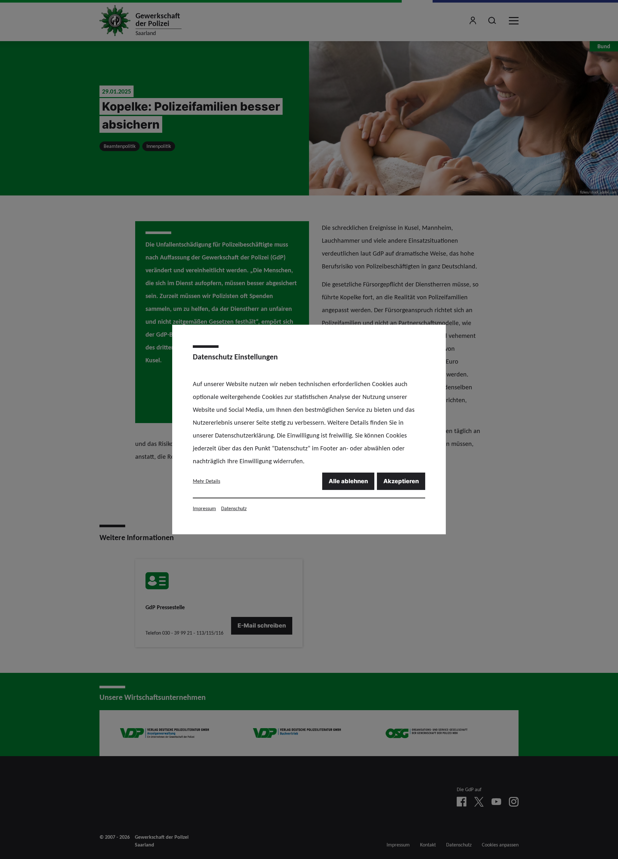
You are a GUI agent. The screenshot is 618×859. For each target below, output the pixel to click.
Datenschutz (234, 508)
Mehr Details (206, 481)
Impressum (204, 508)
